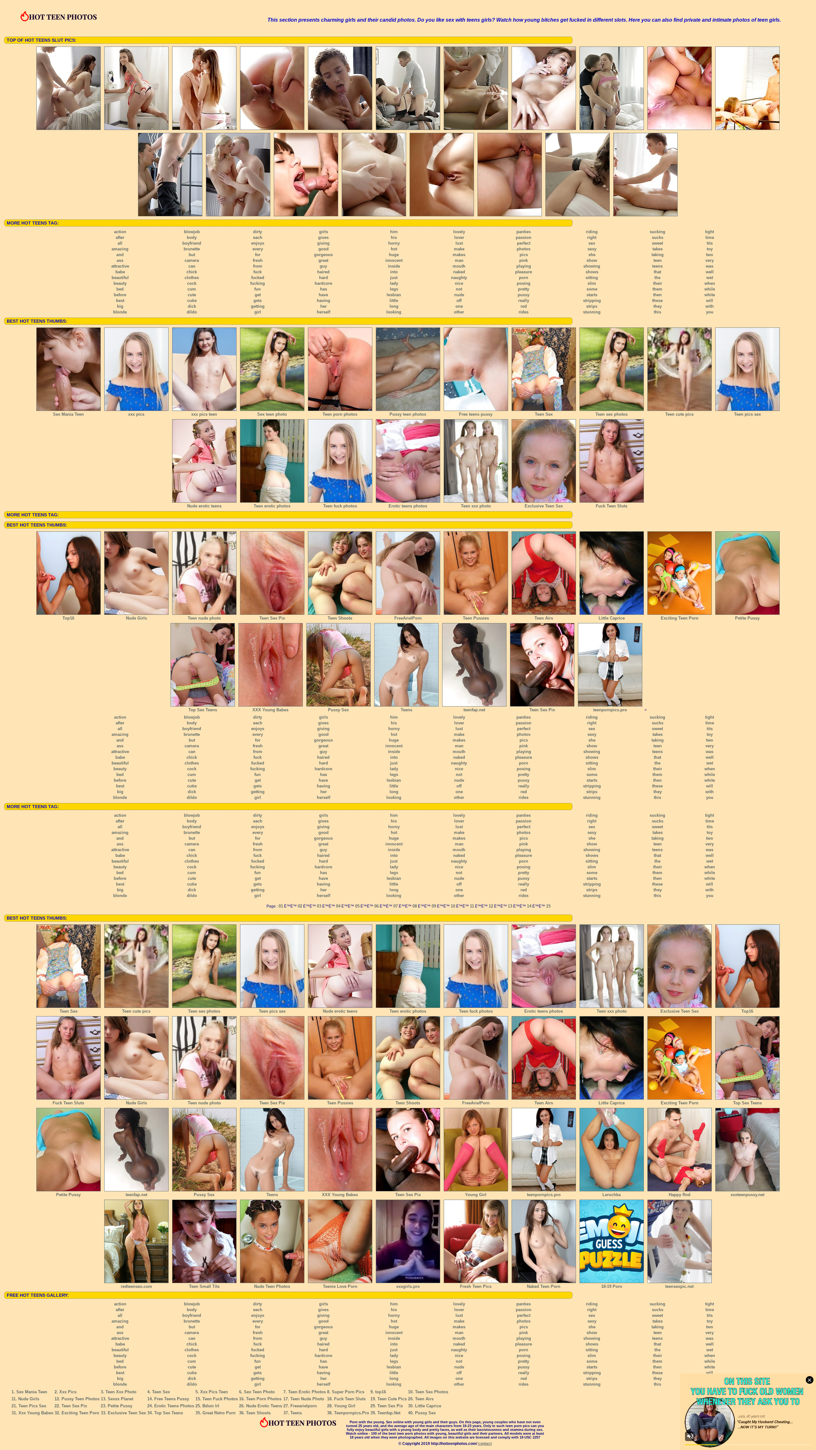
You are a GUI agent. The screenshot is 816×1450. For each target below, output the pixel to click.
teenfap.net (474, 709)
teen (657, 260)
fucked (257, 277)
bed (120, 289)
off (459, 300)
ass (120, 260)
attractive (120, 266)
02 (300, 906)
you (709, 312)
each (257, 237)
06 (376, 906)
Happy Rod (679, 1194)
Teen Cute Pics (392, 1398)
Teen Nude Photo (307, 1398)
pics (524, 254)
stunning (592, 312)
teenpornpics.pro (610, 709)
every (257, 249)
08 (414, 906)
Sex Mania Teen (68, 414)
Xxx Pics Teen (214, 1391)
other (459, 312)
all (120, 243)
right (591, 237)
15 (548, 906)
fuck (257, 271)
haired (323, 271)
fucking (257, 283)
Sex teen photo (272, 414)
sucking (657, 231)
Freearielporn (303, 1405)
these (657, 300)
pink (523, 260)
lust (459, 243)
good (323, 249)
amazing (120, 249)
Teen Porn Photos (263, 1398)
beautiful (120, 277)
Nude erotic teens (204, 506)
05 (357, 906)
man (459, 260)
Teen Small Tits (204, 1286)
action (120, 231)
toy (710, 249)
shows (592, 271)
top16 (380, 1391)
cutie (192, 300)
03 (319, 906)
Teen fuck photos (340, 506)
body (192, 237)
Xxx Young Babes (35, 1413)
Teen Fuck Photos (220, 1398)
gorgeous (323, 254)
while (709, 289)
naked (459, 271)
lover (459, 237)
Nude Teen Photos (272, 1286)
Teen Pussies (476, 618)
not (459, 289)
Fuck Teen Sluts (611, 506)
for (257, 254)
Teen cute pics (679, 414)
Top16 (68, 618)
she (591, 254)
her (323, 306)
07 (395, 906)
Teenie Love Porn (340, 1286)
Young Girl (475, 1194)
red (524, 306)
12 (491, 906)
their (657, 283)
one (459, 306)
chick (191, 271)
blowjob (192, 231)
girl (257, 312)
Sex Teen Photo (259, 1391)
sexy (591, 249)
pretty (523, 289)
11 (472, 906)
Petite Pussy (747, 618)
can (191, 266)
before (120, 294)
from (257, 266)
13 (510, 906)
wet (709, 277)
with (709, 306)
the (657, 277)
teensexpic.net (679, 1286)
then (657, 294)
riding (592, 231)
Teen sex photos (611, 414)
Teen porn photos (340, 414)
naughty (459, 277)
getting (258, 306)
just (393, 277)
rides (523, 312)
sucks (657, 237)
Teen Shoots (340, 618)
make (459, 249)
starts (591, 294)
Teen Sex (544, 414)
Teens (406, 709)
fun (257, 289)
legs (394, 289)
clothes (192, 277)
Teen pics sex (747, 414)
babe (120, 271)
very (709, 260)
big (120, 306)
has (323, 289)
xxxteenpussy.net (747, 1194)
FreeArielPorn (408, 618)
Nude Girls (136, 618)
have (323, 294)
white (709, 294)
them (657, 289)
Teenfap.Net (388, 1413)
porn (523, 277)
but (192, 254)
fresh (258, 260)
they (657, 306)
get (258, 294)
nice (459, 283)
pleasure (523, 271)
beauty (120, 283)
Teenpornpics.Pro (351, 1413)
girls (323, 231)
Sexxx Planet (120, 1398)
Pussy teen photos (408, 414)
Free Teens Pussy (171, 1398)
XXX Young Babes (270, 709)
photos (523, 249)
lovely (459, 231)
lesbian (394, 294)
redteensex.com (136, 1286)
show (591, 260)
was (709, 266)
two (709, 254)
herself (323, 312)
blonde (120, 312)
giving (323, 243)
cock (191, 283)
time (709, 237)
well (710, 271)
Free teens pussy (475, 414)
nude (459, 294)
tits (710, 243)
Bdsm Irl (210, 1405)
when (709, 283)
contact (485, 1443)
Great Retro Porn (219, 1413)
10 (453, 906)
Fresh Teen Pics (476, 1286)
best (120, 300)
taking (658, 254)
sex (591, 243)
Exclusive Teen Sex (544, 506)
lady (394, 283)
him (394, 231)
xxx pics (136, 414)
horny (394, 243)
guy (323, 266)
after (120, 237)
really (523, 300)
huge (394, 254)
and (120, 254)
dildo (192, 312)
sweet (657, 243)
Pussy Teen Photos (80, 1398)
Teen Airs (544, 618)
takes (657, 249)
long (394, 306)
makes (459, 254)
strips (591, 306)
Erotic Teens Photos (174, 1405)
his (394, 237)
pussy (523, 294)
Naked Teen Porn (543, 1286)
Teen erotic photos (272, 506)
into (394, 271)
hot (394, 249)
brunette (192, 249)
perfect (523, 243)
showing (591, 266)
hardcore (323, 283)
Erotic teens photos (408, 506)
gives (323, 237)
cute (192, 294)
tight (709, 231)
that (657, 271)
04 (338, 906)
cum (191, 289)
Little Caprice (612, 618)
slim (591, 283)
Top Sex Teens (202, 709)
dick (192, 306)
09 (434, 906)
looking (393, 312)
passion (523, 237)
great (323, 260)
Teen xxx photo (476, 506)
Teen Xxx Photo (121, 1391)
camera (192, 260)
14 (529, 906)
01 (281, 906)
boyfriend (191, 243)
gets (257, 300)
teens (657, 266)
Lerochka (611, 1194)
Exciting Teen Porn (679, 618)
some (591, 289)
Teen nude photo (204, 618)
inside (394, 266)
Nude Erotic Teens (264, 1405)
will (709, 300)
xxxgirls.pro (408, 1286)
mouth (459, 266)
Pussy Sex (338, 709)
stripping (592, 300)
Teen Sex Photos (431, 1391)
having (323, 300)
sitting (592, 277)
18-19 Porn (611, 1286)
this (657, 312)
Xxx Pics (67, 1391)
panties (523, 231)
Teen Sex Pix (272, 618)
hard (323, 277)
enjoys (257, 243)
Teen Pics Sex (32, 1405)
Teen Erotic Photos (307, 1391)
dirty (257, 231)
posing (523, 283)
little (394, 300)
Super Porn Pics (348, 1391)
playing (523, 266)
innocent (394, 260)
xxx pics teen (204, 414)
